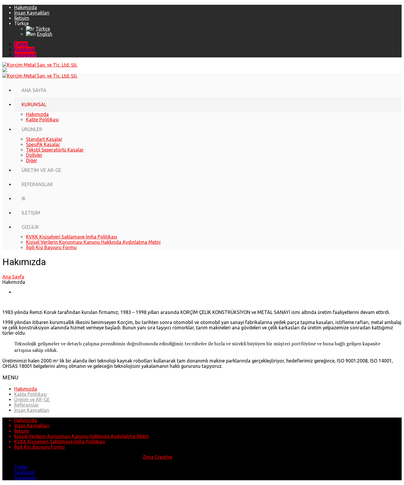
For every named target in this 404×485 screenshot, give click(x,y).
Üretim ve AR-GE (32, 399)
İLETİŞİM (31, 212)
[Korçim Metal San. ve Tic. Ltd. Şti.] (39, 64)
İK (24, 198)
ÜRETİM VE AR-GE (41, 170)
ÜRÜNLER (32, 129)
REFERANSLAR (37, 184)
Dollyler (34, 155)
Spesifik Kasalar (43, 144)
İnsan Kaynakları (31, 12)
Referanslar (26, 404)
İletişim (21, 18)
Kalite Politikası (42, 119)
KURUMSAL (34, 104)
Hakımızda (25, 7)
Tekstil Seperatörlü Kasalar (55, 149)
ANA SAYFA (34, 90)
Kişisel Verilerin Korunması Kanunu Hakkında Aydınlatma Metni (93, 242)
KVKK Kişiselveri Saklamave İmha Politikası (71, 236)
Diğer (31, 160)
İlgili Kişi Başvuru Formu (51, 247)
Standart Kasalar (44, 139)
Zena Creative (157, 457)
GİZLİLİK (30, 227)
